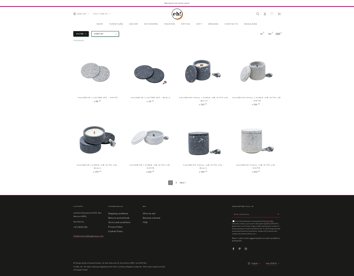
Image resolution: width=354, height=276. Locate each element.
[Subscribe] (279, 214)
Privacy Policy (115, 226)
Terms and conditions (119, 222)
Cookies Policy (115, 231)
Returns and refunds (118, 217)
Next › (183, 182)
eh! (81, 267)
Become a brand (151, 217)
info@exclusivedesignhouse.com (88, 236)
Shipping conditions (118, 213)
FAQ (145, 222)
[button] (257, 14)
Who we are (149, 213)
